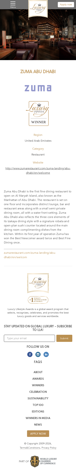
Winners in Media (38, 418)
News (38, 425)
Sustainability (38, 399)
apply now (38, 434)
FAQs (38, 362)
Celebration (38, 392)
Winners (38, 385)
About (38, 372)
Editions (38, 412)
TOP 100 (38, 405)
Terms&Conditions (30, 447)
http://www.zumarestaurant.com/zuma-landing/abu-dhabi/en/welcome (38, 170)
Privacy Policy (49, 447)
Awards (38, 379)
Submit (64, 338)
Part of (24, 461)
